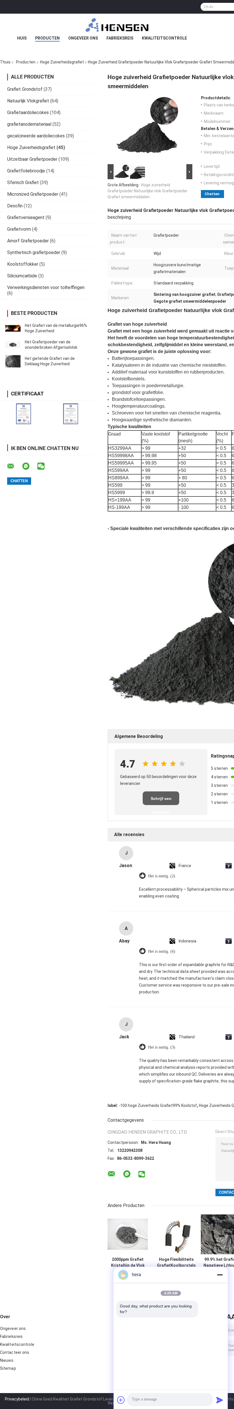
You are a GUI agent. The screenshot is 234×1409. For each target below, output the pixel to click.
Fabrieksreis (119, 38)
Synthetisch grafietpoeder (33, 252)
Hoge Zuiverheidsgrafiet (62, 62)
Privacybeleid (17, 1399)
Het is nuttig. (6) (161, 951)
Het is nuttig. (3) (161, 1047)
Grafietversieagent (26, 217)
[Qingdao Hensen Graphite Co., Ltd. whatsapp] (29, 466)
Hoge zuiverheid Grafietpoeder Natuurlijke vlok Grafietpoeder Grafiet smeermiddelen (147, 191)
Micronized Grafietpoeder (32, 194)
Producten (47, 38)
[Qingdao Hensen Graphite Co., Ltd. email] (14, 466)
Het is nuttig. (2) (161, 876)
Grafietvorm (19, 229)
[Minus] (219, 1274)
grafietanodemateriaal (29, 124)
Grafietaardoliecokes (28, 112)
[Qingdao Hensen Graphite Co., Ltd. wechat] (44, 466)
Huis (22, 38)
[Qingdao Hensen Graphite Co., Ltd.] (117, 25)
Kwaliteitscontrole (164, 38)
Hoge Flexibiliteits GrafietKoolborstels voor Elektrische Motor (176, 1262)
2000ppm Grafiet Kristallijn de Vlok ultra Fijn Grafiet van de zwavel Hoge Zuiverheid (128, 1262)
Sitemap (8, 1368)
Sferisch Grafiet (23, 182)
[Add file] (121, 1400)
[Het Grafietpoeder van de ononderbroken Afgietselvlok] (13, 345)
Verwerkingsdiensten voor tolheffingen (45, 287)
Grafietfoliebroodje (26, 171)
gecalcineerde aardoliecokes (36, 136)
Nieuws (7, 1360)
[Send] (219, 1400)
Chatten (212, 194)
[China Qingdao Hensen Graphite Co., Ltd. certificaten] (23, 413)
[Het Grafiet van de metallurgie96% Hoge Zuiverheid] (13, 328)
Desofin (15, 206)
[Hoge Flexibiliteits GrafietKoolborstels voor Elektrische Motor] (176, 1234)
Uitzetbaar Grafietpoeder (32, 159)
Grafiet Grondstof (25, 89)
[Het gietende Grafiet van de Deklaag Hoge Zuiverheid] (13, 361)
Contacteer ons (14, 1352)
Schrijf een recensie (161, 800)
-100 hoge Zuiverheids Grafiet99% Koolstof (158, 1105)
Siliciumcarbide (22, 276)
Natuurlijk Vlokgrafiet (28, 101)
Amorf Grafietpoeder (28, 241)
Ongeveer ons (83, 38)
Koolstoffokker (22, 264)
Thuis (5, 62)
